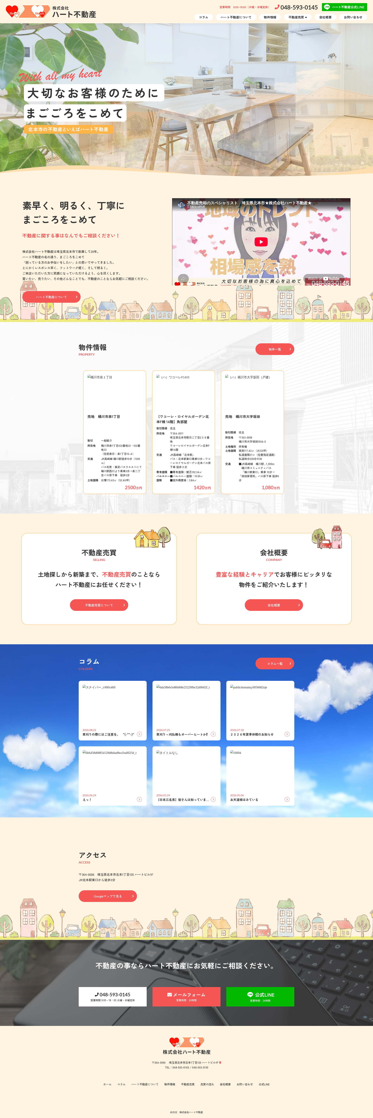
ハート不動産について (236, 17)
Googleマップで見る (108, 896)
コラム (203, 17)
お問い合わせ (353, 17)
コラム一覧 (275, 663)
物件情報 (270, 17)
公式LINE (264, 1084)
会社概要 (325, 17)
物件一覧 (275, 349)
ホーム (107, 1084)
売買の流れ (207, 1084)
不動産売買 (296, 17)
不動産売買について (99, 605)
